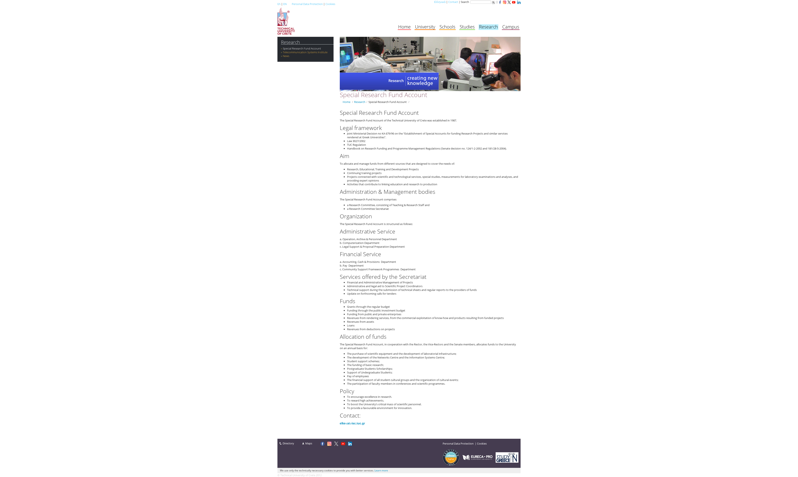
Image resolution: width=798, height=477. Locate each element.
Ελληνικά (440, 2)
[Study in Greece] (507, 457)
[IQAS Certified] (451, 457)
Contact (453, 2)
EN (285, 4)
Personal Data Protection (307, 4)
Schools (447, 26)
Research (488, 26)
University (425, 26)
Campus (510, 26)
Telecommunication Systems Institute (305, 52)
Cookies (330, 4)
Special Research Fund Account (302, 48)
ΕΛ (279, 4)
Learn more (381, 470)
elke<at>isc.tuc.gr (352, 423)
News (286, 56)
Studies (467, 26)
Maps (308, 443)
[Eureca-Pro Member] (477, 457)
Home (404, 26)
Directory (288, 443)
